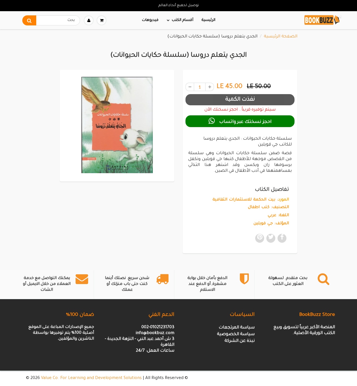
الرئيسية (208, 20)
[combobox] (51, 20)
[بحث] (29, 20)
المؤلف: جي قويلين (271, 223)
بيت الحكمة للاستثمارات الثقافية (244, 200)
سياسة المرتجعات (237, 327)
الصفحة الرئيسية (280, 36)
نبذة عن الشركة (240, 341)
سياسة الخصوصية (236, 334)
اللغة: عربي (278, 215)
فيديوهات (150, 20)
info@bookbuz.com (155, 333)
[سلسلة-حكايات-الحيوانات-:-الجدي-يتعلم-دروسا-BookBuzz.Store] (117, 125)
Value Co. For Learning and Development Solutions (91, 378)
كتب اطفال (258, 207)
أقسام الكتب (182, 20)
